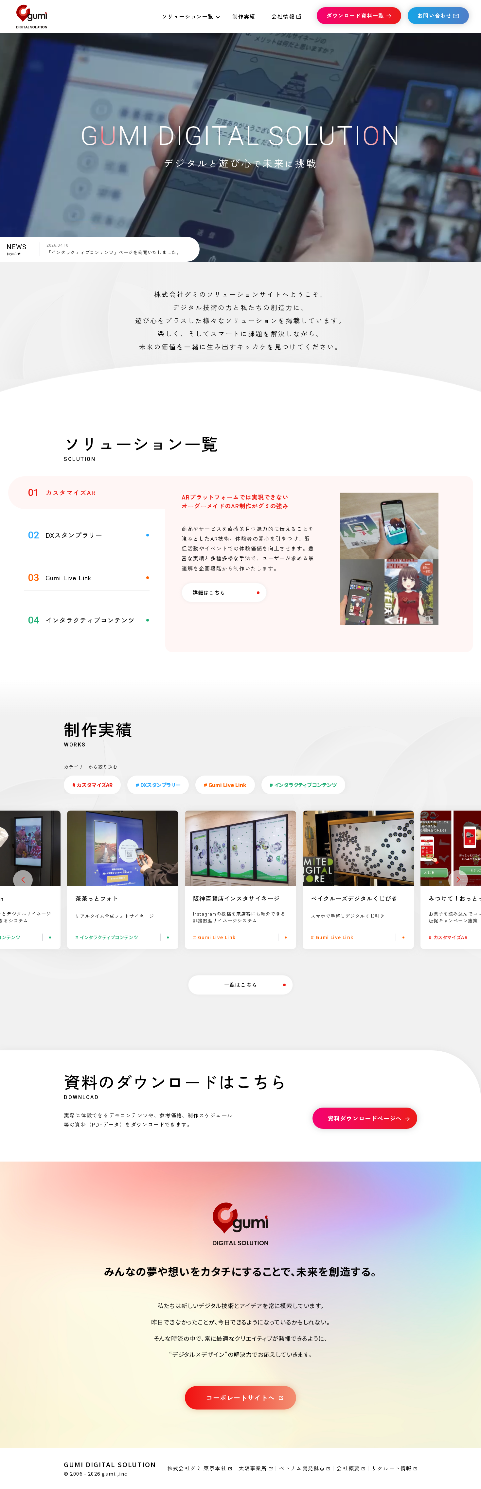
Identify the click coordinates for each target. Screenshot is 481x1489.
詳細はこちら (208, 592)
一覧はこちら (240, 985)
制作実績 (243, 16)
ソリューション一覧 (188, 16)
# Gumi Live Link (225, 785)
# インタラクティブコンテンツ (303, 785)
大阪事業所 (253, 1468)
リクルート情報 (392, 1468)
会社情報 (283, 16)
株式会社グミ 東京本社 (197, 1468)
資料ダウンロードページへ (365, 1118)
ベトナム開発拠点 (302, 1468)
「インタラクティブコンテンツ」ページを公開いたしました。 (113, 252)
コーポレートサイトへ (240, 1397)
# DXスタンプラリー (158, 785)
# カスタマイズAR (92, 785)
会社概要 (348, 1468)
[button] (23, 880)
